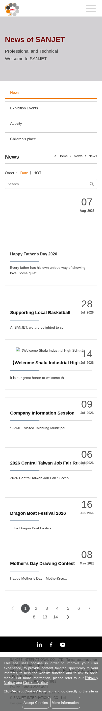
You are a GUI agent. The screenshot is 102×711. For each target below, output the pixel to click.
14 (55, 617)
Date (24, 173)
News (15, 92)
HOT (37, 173)
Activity (16, 123)
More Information (65, 703)
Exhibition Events (24, 108)
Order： (12, 173)
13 (45, 617)
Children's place (23, 139)
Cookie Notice (35, 683)
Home (63, 156)
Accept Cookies (36, 703)
